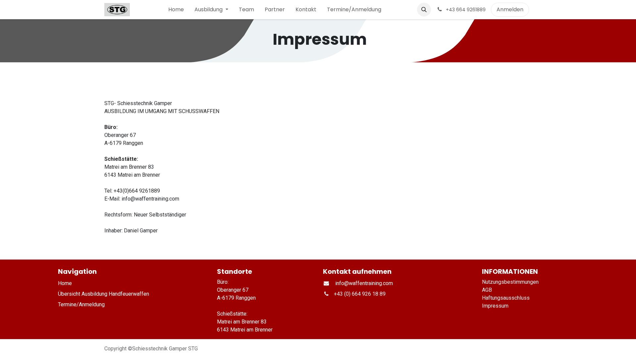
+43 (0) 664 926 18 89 (360, 294)
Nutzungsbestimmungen (510, 282)
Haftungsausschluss (506, 298)
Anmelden (510, 9)
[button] (424, 10)
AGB (487, 290)
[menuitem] (176, 9)
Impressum (496, 306)
